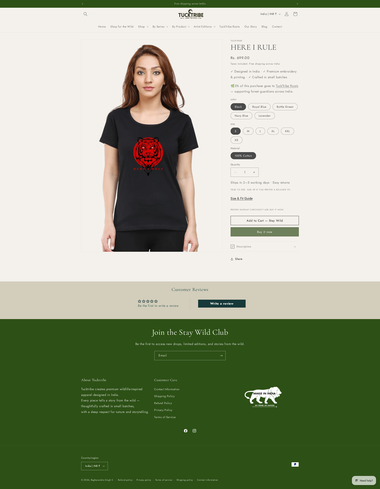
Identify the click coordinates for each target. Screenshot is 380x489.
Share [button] (238, 259)
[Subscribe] (221, 355)
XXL (287, 131)
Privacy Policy (163, 410)
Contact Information (166, 389)
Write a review (221, 303)
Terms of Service (165, 417)
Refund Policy (163, 403)
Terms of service (163, 479)
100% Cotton (243, 156)
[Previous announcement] (82, 4)
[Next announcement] (297, 4)
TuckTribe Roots (287, 86)
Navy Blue (241, 116)
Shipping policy (185, 479)
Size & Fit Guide (242, 198)
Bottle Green (285, 107)
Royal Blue (259, 107)
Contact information (207, 479)
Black (238, 107)
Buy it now (264, 232)
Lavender (265, 116)
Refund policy (125, 479)
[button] (85, 14)
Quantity (235, 164)
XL (273, 131)
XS (236, 140)
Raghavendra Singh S (102, 479)
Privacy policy (144, 479)
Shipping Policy (164, 396)
